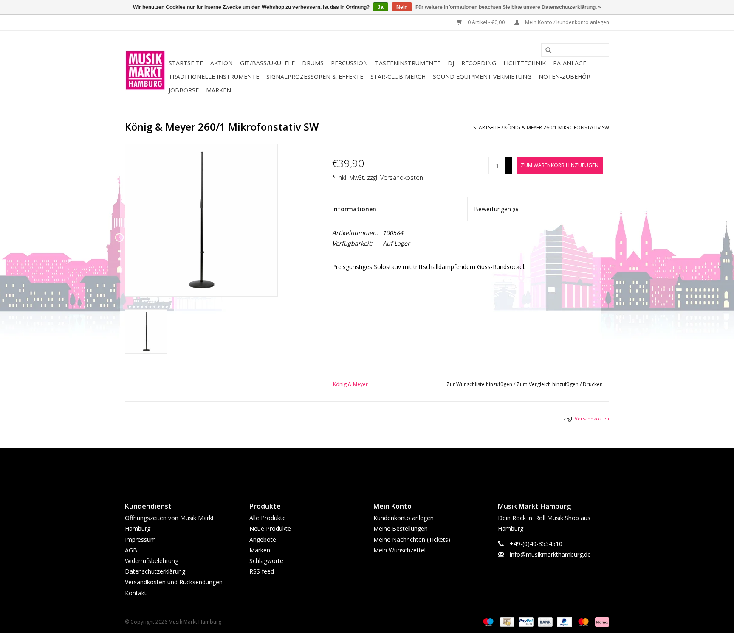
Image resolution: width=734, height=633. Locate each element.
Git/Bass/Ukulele (267, 63)
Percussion (349, 63)
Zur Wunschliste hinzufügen (480, 384)
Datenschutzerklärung (155, 571)
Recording (478, 63)
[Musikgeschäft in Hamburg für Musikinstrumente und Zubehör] (145, 70)
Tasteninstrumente (407, 63)
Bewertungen (496, 209)
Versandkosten (401, 178)
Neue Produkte (270, 528)
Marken (218, 90)
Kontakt (136, 593)
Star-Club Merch (398, 77)
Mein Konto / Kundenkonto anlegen (566, 22)
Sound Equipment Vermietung (482, 77)
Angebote (262, 539)
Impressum (140, 539)
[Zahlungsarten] (487, 621)
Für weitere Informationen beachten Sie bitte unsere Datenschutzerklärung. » (508, 7)
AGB (131, 550)
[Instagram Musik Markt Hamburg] (374, 468)
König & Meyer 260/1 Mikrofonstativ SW (556, 127)
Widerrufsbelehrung (151, 561)
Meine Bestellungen (400, 528)
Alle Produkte (267, 518)
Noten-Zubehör (564, 77)
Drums (313, 63)
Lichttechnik (524, 63)
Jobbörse (184, 90)
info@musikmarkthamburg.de (550, 554)
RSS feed (261, 571)
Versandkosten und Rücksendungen (174, 582)
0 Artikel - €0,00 (486, 22)
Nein (401, 7)
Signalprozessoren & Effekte (314, 77)
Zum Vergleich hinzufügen (548, 384)
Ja (381, 7)
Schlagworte (266, 561)
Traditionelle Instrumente (214, 77)
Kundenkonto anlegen (403, 518)
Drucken (593, 384)
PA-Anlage (569, 63)
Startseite (186, 63)
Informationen (354, 209)
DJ (451, 63)
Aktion (221, 63)
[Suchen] (545, 50)
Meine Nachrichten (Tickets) (411, 539)
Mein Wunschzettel (399, 550)
